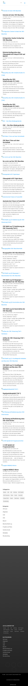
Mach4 (4, 59)
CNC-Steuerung (6, 495)
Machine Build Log (20, 57)
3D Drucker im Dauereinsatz (10, 599)
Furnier (15, 495)
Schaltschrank (19, 83)
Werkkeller (22, 498)
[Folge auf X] (14, 665)
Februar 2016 (6, 576)
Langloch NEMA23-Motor (11, 470)
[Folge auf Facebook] (8, 665)
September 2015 (7, 577)
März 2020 (5, 563)
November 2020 (7, 558)
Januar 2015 (6, 581)
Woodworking (19, 16)
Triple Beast (16, 498)
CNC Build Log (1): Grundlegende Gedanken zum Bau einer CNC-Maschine (13, 367)
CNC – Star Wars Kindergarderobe (13, 125)
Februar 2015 (6, 579)
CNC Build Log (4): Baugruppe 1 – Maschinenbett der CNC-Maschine (13, 281)
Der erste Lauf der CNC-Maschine (13, 161)
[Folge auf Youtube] (14, 670)
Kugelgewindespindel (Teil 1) (12, 393)
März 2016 (5, 574)
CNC (23, 16)
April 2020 (5, 562)
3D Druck (5, 509)
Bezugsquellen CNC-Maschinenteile (14, 253)
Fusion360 (20, 495)
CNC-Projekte (20, 492)
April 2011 (5, 590)
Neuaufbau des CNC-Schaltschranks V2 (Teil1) (11, 105)
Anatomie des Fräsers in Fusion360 (14, 201)
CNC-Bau (15, 492)
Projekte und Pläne (6, 18)
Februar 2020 (6, 565)
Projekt (11, 498)
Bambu (4, 492)
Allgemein (5, 84)
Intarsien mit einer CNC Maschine (13, 15)
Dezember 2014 (6, 583)
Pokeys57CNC (6, 498)
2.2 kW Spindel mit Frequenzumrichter (9, 446)
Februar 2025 (6, 556)
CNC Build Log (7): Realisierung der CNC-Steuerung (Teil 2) (14, 227)
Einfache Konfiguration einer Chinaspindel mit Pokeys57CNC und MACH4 (14, 54)
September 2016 (7, 569)
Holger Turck (7, 16)
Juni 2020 (5, 560)
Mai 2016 (5, 570)
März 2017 (5, 567)
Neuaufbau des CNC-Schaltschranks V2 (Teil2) (11, 80)
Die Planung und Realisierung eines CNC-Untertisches (13, 420)
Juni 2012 (5, 588)
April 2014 (5, 586)
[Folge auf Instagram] (20, 665)
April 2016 (5, 572)
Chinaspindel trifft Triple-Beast (12, 179)
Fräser (12, 495)
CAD (16, 202)
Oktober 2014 (6, 584)
